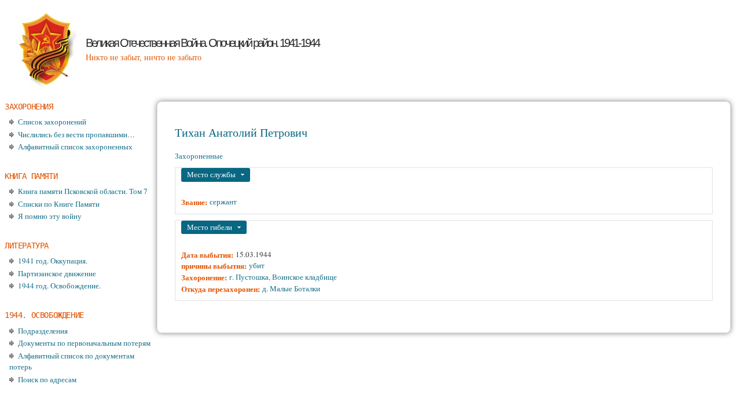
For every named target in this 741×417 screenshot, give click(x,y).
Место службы (211, 174)
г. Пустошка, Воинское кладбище (283, 277)
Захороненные (199, 156)
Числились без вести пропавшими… (76, 134)
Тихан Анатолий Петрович (241, 132)
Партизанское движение (57, 273)
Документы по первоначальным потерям (84, 343)
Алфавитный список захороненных (75, 146)
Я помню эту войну (50, 216)
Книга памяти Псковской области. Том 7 (83, 191)
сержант (223, 201)
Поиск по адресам (47, 379)
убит (257, 265)
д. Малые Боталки (291, 288)
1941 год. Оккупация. (52, 260)
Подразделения (43, 330)
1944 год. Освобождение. (59, 285)
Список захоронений (52, 121)
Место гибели (209, 227)
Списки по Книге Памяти (59, 204)
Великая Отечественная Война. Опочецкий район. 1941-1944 (202, 42)
